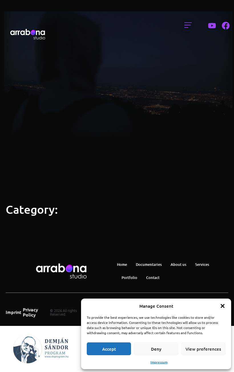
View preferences (203, 349)
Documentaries (149, 264)
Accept (109, 349)
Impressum (159, 362)
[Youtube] (212, 25)
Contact (153, 277)
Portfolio (129, 277)
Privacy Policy (30, 312)
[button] (222, 306)
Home (122, 264)
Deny (156, 349)
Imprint (13, 312)
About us (178, 264)
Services (202, 264)
